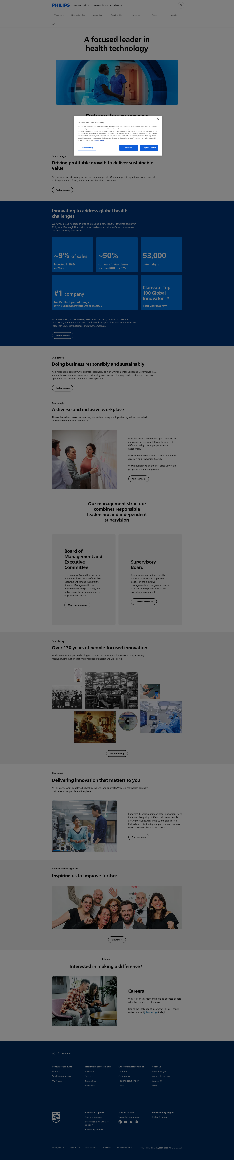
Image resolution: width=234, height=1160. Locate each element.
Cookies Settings (87, 147)
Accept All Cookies (149, 147)
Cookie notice (99, 140)
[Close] (158, 119)
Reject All (128, 147)
